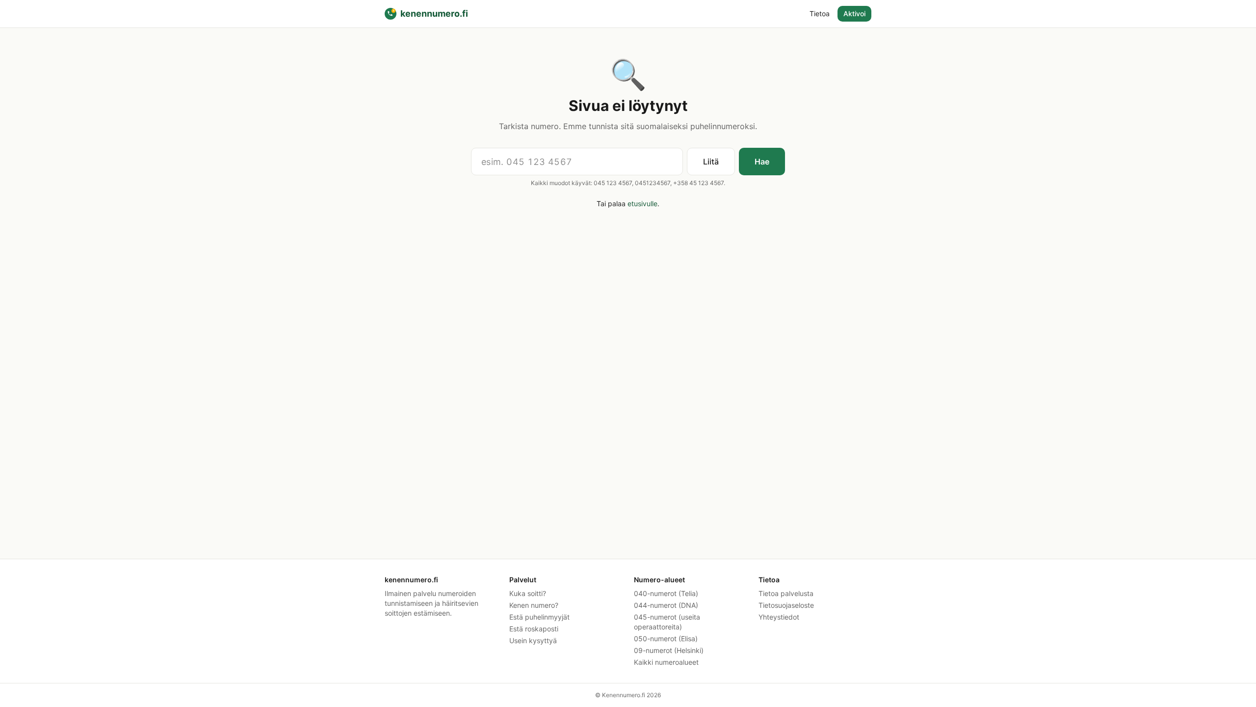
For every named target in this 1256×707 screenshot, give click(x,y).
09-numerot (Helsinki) (669, 650)
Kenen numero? (533, 605)
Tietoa (820, 13)
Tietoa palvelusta (786, 593)
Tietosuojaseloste (786, 605)
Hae (762, 161)
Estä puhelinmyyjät (539, 617)
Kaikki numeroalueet (666, 662)
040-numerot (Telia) (666, 593)
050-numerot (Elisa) (666, 638)
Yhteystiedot (779, 617)
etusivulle (642, 203)
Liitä (711, 161)
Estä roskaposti (533, 629)
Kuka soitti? (527, 593)
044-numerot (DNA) (666, 605)
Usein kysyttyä (533, 640)
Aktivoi (854, 13)
